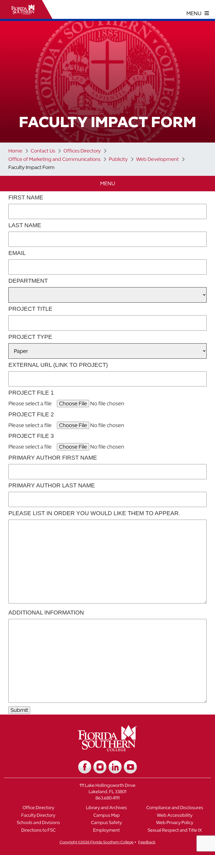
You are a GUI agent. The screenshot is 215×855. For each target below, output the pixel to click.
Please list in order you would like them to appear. (94, 513)
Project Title (30, 309)
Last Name (24, 225)
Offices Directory (82, 151)
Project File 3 (31, 436)
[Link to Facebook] (84, 767)
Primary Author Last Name (51, 485)
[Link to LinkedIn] (115, 767)
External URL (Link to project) (58, 365)
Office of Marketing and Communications (54, 159)
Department (28, 280)
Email (17, 253)
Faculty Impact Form (31, 167)
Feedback (146, 842)
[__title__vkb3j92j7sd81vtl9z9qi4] (107, 749)
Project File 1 (31, 392)
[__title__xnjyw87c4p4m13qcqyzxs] (23, 9)
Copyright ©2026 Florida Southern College (96, 842)
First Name (25, 197)
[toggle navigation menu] (198, 13)
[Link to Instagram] (99, 767)
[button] (107, 183)
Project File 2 (31, 414)
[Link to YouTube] (130, 767)
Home (15, 151)
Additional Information (46, 612)
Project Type (30, 337)
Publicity (118, 159)
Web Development (157, 159)
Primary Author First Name (52, 457)
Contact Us (43, 151)
